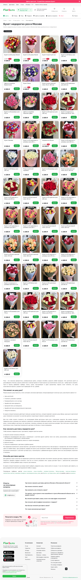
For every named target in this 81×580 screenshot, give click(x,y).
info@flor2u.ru (10, 495)
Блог (17, 4)
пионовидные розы (31, 473)
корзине (73, 473)
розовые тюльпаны (49, 471)
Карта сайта (54, 567)
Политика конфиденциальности (70, 577)
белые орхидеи (60, 471)
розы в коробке (38, 471)
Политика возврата (56, 546)
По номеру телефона (56, 564)
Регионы (53, 569)
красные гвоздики (71, 471)
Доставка (11, 4)
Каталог (38, 546)
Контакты (27, 559)
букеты (45, 473)
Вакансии (27, 552)
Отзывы (29, 4)
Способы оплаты (40, 550)
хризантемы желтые (8, 473)
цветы (58, 473)
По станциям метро (56, 562)
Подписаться (69, 517)
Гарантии (27, 548)
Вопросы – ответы (41, 555)
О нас (22, 4)
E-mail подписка (55, 560)
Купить (17, 60)
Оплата (5, 4)
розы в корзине (27, 471)
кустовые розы (52, 473)
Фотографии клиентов (42, 557)
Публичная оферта (56, 548)
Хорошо (14, 576)
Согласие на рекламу (56, 550)
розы (39, 473)
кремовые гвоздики (20, 473)
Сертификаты (28, 555)
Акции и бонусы (40, 548)
